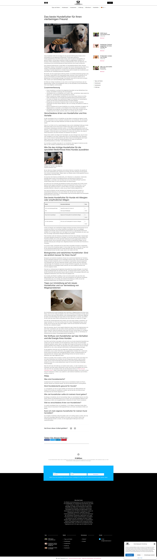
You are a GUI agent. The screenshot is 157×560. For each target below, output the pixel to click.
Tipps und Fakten (56, 7)
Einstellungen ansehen (149, 555)
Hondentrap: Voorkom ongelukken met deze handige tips (106, 42)
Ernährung (80, 7)
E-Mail (71, 472)
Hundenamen (73, 7)
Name (54, 472)
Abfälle (138, 555)
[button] (154, 544)
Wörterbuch (88, 7)
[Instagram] (47, 3)
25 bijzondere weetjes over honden (106, 50)
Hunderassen (65, 7)
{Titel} (139, 557)
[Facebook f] (45, 3)
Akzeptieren (129, 555)
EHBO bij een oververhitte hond (105, 34)
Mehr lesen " (102, 38)
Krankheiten (95, 7)
